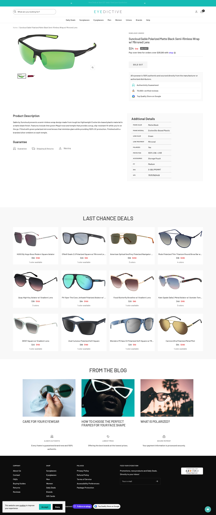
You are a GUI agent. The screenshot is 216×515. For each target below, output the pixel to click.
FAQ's (15, 479)
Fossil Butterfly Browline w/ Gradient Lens (132, 297)
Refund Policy (83, 475)
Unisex (129, 20)
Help (148, 20)
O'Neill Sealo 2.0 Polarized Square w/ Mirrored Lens (84, 254)
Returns (16, 487)
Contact (16, 475)
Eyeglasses (99, 20)
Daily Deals (70, 20)
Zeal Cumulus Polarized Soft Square (84, 341)
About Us (17, 471)
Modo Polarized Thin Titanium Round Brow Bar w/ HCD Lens (180, 254)
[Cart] (201, 11)
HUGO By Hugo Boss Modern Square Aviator (35, 254)
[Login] (196, 12)
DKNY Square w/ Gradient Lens (35, 341)
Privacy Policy (83, 471)
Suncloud (133, 33)
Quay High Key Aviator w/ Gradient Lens (35, 297)
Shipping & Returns (45, 148)
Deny (57, 507)
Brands (139, 20)
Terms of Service (84, 479)
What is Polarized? (155, 421)
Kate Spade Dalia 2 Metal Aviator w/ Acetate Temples (180, 297)
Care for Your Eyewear (41, 421)
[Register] (157, 481)
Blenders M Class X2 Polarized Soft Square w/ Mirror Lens (132, 341)
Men (109, 20)
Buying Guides (19, 483)
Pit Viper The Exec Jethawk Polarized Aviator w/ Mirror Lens (84, 297)
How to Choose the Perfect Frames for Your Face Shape (103, 423)
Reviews (16, 492)
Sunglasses (84, 20)
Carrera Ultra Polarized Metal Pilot (180, 341)
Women (118, 20)
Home (15, 27)
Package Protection (85, 487)
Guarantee (22, 148)
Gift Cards (50, 496)
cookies (23, 505)
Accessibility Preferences (88, 483)
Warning (67, 148)
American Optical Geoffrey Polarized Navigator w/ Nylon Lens (132, 254)
